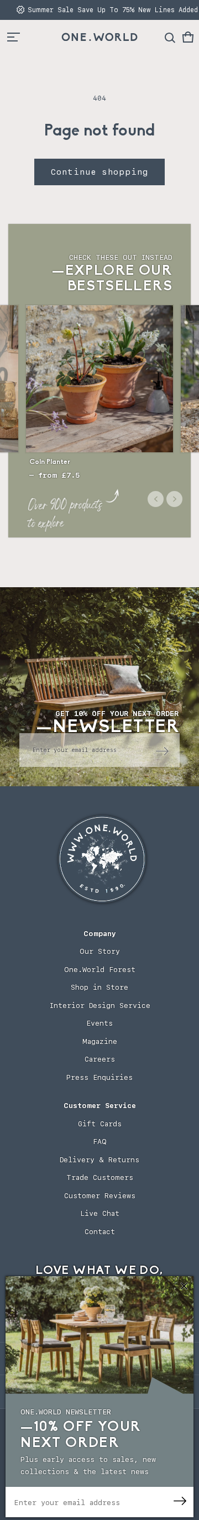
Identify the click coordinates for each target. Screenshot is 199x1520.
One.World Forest (99, 969)
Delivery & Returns (99, 1160)
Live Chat (99, 1213)
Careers (100, 1059)
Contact (100, 1232)
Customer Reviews (99, 1196)
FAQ (100, 1141)
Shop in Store (99, 987)
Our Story (100, 951)
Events (99, 1023)
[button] (188, 37)
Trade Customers (99, 1177)
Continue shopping (99, 172)
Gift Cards (100, 1124)
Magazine (99, 1041)
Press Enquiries (99, 1077)
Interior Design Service (99, 1005)
